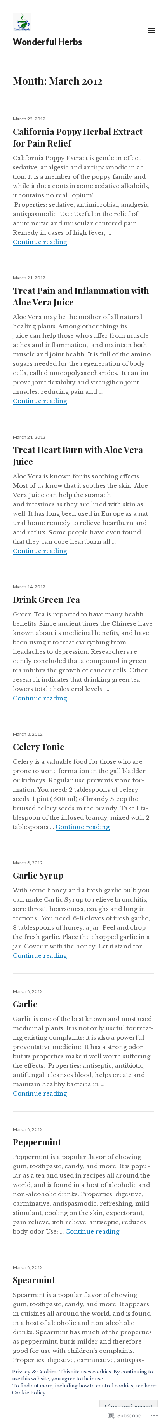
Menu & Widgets (151, 39)
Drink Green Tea (46, 599)
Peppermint (37, 1142)
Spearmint (34, 1280)
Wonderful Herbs (47, 42)
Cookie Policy (29, 1393)
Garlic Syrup (38, 875)
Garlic (25, 1004)
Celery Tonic (38, 746)
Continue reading (40, 242)
